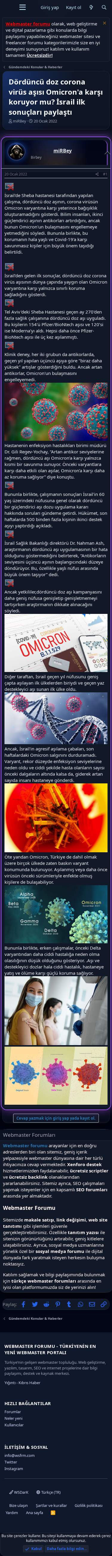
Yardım (12, 1512)
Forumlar (12, 1411)
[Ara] (104, 7)
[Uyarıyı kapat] (103, 24)
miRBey (19, 121)
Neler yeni (13, 1418)
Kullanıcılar (14, 1425)
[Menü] (23, 7)
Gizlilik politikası (88, 1505)
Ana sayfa (34, 1512)
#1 (105, 174)
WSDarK (20, 1492)
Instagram (13, 1468)
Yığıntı (10, 1382)
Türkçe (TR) (50, 1492)
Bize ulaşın (18, 1505)
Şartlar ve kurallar (51, 1505)
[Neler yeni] (91, 7)
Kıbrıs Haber (29, 1382)
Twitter (10, 1462)
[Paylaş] (97, 174)
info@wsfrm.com (19, 1455)
